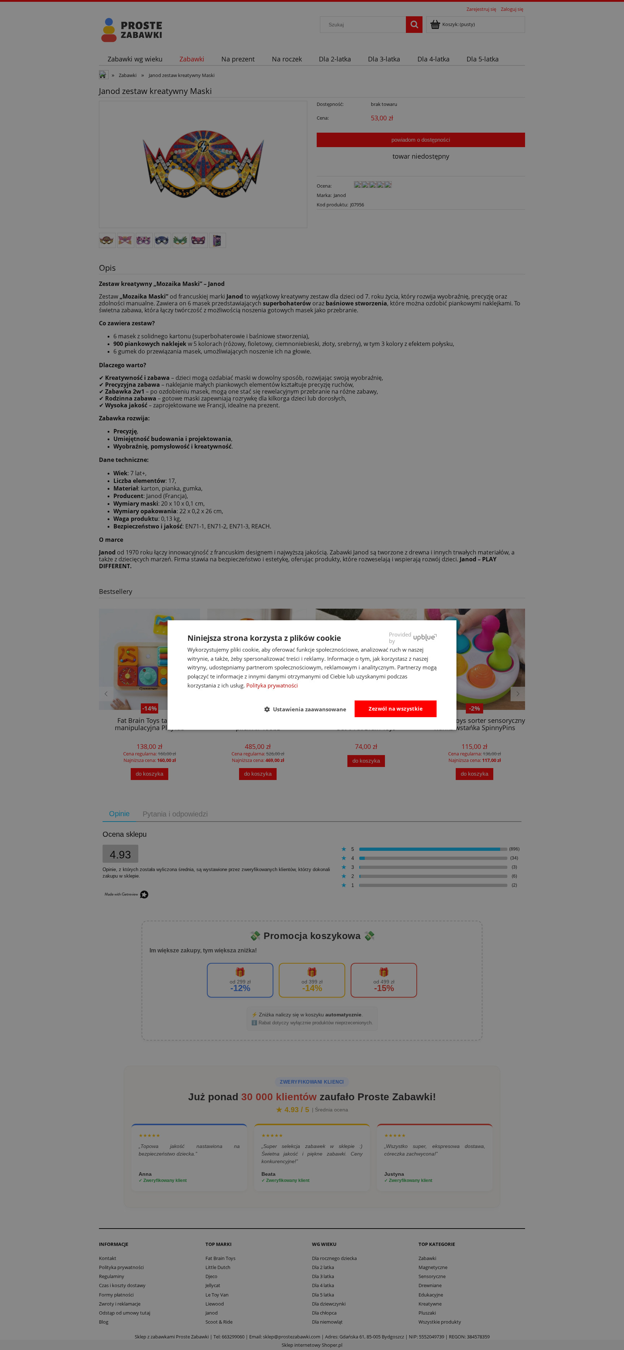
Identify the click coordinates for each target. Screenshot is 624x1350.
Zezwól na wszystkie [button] (395, 708)
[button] (308, 709)
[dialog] (312, 675)
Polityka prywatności (272, 685)
